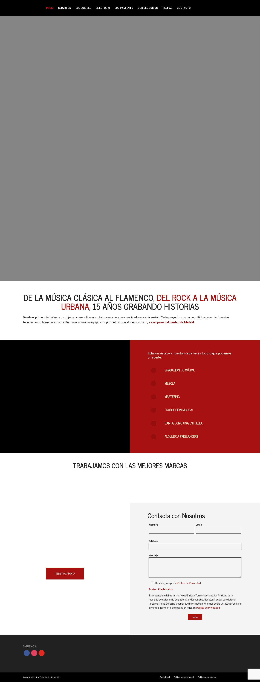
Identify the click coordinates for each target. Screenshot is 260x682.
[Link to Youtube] (213, 7)
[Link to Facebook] (203, 7)
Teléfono (153, 541)
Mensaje (153, 555)
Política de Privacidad (189, 583)
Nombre (153, 524)
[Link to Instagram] (208, 7)
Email (199, 524)
